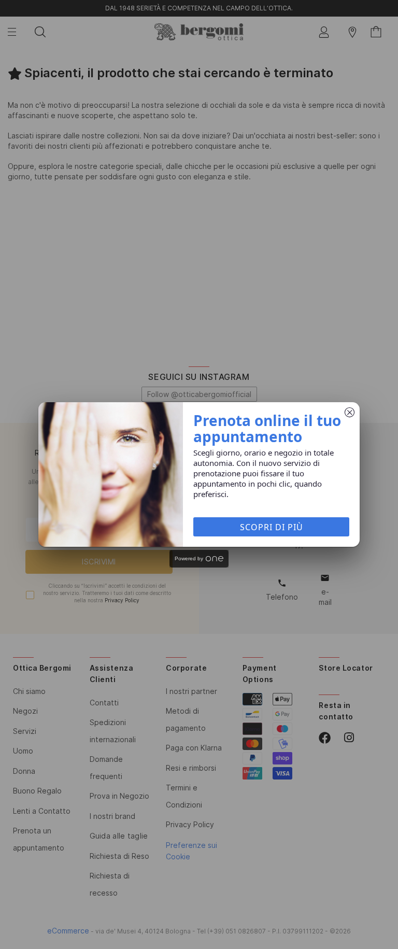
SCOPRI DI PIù (271, 527)
